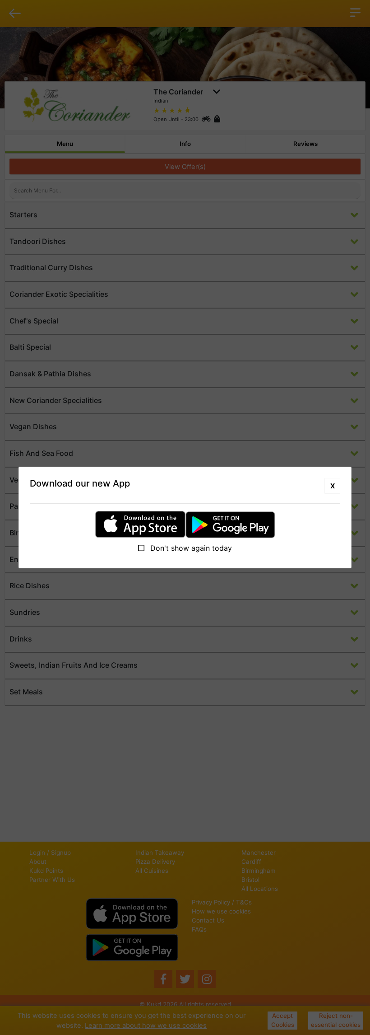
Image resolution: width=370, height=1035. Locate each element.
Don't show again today (190, 548)
